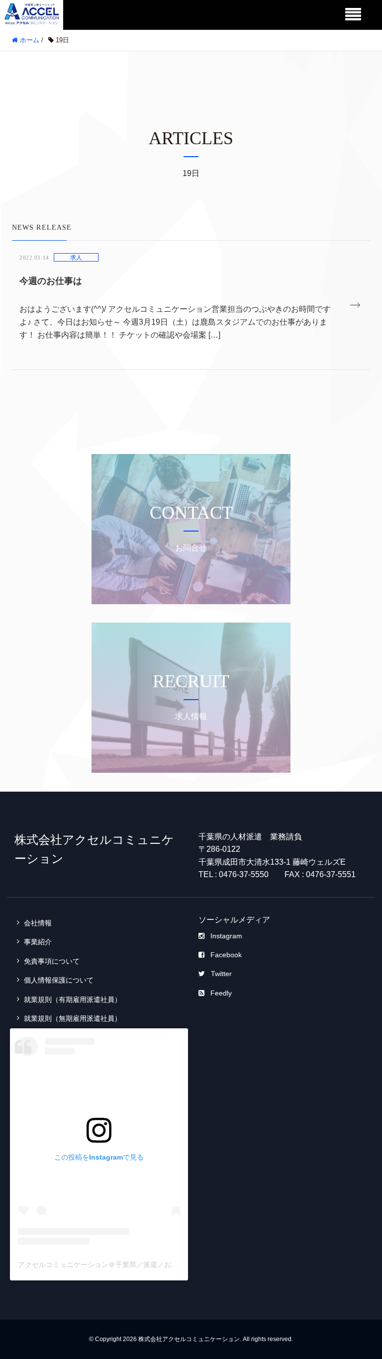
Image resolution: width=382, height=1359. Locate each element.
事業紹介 (38, 942)
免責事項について (52, 961)
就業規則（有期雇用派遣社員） (72, 999)
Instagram (226, 936)
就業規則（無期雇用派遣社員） (72, 1018)
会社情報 (38, 923)
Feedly (221, 993)
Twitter (221, 974)
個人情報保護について (59, 980)
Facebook (226, 955)
